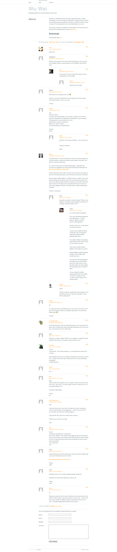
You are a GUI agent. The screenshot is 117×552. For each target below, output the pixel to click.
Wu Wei (38, 8)
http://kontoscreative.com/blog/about (59, 169)
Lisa (50, 427)
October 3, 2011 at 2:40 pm (76, 210)
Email (41, 518)
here (60, 37)
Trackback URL (79, 42)
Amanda (51, 345)
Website (41, 522)
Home (30, 2)
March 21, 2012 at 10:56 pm (55, 471)
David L (51, 108)
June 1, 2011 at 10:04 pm (55, 347)
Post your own (54, 42)
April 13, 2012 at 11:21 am (55, 490)
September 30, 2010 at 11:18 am (56, 156)
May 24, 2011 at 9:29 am (65, 197)
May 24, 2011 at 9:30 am (55, 335)
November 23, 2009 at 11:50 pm (77, 82)
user (50, 47)
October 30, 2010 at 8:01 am (55, 302)
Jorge (71, 81)
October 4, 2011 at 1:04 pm (65, 137)
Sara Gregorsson (53, 400)
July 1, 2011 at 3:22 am (54, 368)
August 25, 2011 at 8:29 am (55, 402)
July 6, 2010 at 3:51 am (54, 110)
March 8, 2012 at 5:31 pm (65, 286)
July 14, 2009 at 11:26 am (55, 49)
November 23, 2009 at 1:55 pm (66, 71)
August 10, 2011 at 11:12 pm (55, 378)
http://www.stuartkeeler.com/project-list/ (59, 459)
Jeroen (61, 284)
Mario (60, 136)
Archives (51, 2)
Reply (86, 46)
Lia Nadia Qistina (53, 321)
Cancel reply (58, 506)
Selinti (50, 367)
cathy (52, 506)
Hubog (51, 301)
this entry (73, 29)
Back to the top (85, 549)
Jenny (50, 154)
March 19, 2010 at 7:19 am (55, 92)
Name (41, 515)
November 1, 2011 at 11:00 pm (56, 429)
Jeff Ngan (39, 549)
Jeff (60, 70)
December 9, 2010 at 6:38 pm (56, 322)
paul (50, 376)
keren (50, 488)
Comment (41, 525)
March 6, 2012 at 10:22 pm (55, 451)
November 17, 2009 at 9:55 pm (56, 58)
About (40, 2)
